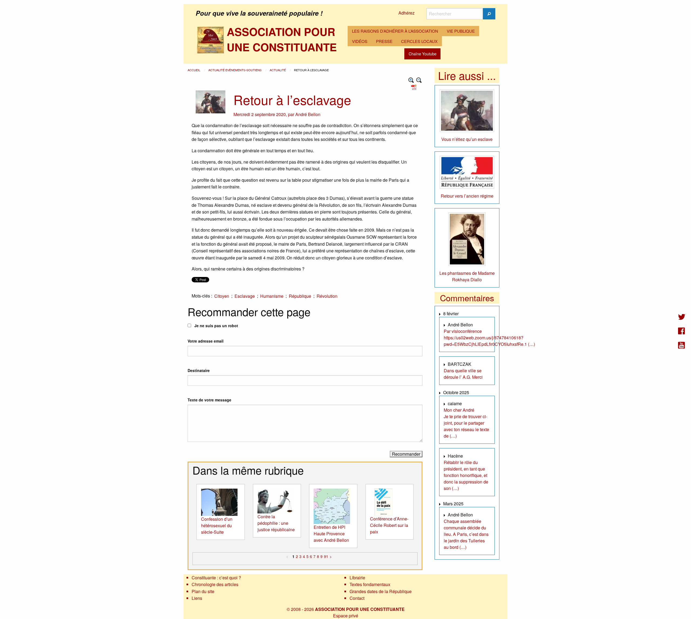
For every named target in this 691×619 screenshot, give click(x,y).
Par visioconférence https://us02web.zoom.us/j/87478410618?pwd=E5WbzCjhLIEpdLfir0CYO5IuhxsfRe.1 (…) (489, 337)
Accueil (194, 70)
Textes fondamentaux (370, 584)
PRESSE (384, 41)
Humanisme (271, 296)
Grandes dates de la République (381, 591)
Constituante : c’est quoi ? (216, 577)
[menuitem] (395, 31)
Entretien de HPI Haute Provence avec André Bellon (331, 533)
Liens (197, 598)
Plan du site (203, 591)
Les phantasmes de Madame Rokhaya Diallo (467, 276)
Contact (357, 598)
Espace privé (345, 616)
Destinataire (199, 370)
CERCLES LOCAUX (419, 41)
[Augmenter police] (411, 80)
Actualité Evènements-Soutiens (235, 70)
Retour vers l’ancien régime (467, 196)
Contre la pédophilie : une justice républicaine (276, 523)
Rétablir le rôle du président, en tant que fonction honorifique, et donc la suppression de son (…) (466, 475)
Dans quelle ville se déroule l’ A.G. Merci (463, 373)
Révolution (327, 296)
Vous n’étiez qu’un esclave (467, 139)
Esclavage (245, 296)
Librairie (357, 577)
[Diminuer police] (419, 80)
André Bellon (307, 114)
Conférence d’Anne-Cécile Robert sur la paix (389, 525)
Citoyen (221, 296)
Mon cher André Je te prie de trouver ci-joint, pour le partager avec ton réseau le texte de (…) (466, 423)
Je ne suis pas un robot (215, 325)
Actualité (278, 70)
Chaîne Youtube (422, 53)
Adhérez (406, 13)
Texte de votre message (209, 399)
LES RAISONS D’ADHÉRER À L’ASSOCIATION (395, 31)
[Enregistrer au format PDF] (414, 87)
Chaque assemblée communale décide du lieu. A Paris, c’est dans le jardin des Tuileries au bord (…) (466, 534)
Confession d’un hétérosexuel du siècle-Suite (216, 525)
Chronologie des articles (215, 584)
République (300, 296)
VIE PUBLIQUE (461, 31)
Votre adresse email (205, 341)
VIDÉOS (359, 41)
